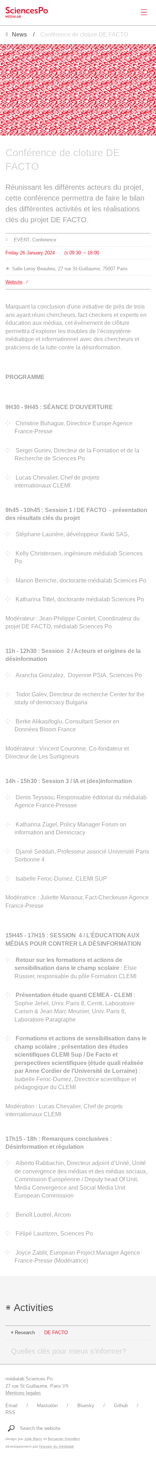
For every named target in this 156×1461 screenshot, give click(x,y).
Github (121, 1405)
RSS (10, 1412)
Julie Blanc (33, 1439)
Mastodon (47, 1405)
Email (11, 1405)
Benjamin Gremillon (64, 1439)
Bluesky (85, 1405)
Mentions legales (23, 1393)
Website (13, 282)
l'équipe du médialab (56, 1446)
